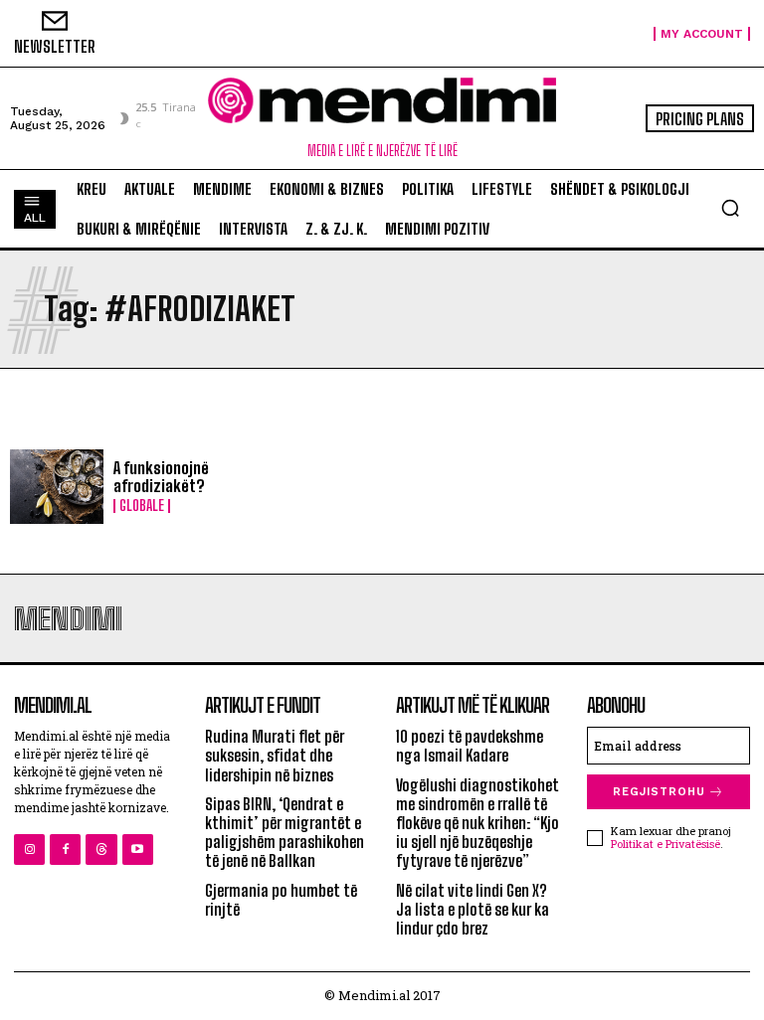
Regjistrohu (659, 791)
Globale (141, 506)
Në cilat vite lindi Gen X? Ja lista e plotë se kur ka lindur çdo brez (472, 909)
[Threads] (101, 849)
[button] (730, 208)
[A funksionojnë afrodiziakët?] (56, 487)
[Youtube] (137, 849)
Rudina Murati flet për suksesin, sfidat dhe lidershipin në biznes (274, 755)
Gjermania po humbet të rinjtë (281, 900)
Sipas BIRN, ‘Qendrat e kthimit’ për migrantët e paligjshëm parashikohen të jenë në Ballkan (284, 832)
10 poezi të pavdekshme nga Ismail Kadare (469, 746)
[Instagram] (29, 849)
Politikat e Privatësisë (665, 843)
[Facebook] (65, 849)
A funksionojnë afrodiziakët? (161, 476)
